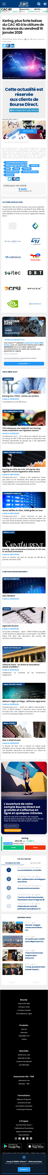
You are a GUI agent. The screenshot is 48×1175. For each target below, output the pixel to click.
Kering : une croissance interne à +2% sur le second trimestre (23, 550)
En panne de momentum (29, 888)
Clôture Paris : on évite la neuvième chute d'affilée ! (21, 665)
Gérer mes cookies (38, 1153)
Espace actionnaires (24, 1131)
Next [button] (47, 10)
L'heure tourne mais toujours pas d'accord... (34, 955)
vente (35, 847)
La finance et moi (24, 1103)
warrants (24, 1032)
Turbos (24, 1039)
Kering (25, 838)
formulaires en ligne (24, 1014)
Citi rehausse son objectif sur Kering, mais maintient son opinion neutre (21, 429)
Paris (16, 168)
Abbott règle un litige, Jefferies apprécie (24, 701)
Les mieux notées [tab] (12, 863)
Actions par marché (24, 1061)
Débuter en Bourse (24, 1099)
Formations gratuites (24, 1106)
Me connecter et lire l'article (25, 110)
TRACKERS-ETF (24, 1036)
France (27, 168)
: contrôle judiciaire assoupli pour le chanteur (29, 908)
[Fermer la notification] (44, 1156)
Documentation (11, 826)
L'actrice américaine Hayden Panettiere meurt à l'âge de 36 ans (31, 899)
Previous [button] (20, 10)
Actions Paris (12, 172)
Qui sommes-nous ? (24, 1125)
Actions (9, 175)
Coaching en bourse (24, 1109)
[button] (39, 4)
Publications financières (24, 1128)
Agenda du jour (10, 625)
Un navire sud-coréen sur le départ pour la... (35, 940)
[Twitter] (23, 1138)
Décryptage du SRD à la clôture (16, 165)
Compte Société (24, 1010)
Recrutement (24, 1135)
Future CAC (24, 9)
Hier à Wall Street (11, 740)
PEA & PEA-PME (24, 1003)
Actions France (30, 172)
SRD (8, 168)
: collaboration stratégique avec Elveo (31, 880)
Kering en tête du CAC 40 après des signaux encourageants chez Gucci (21, 470)
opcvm (24, 1029)
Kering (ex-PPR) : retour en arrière (20, 396)
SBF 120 (37, 9)
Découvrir (28, 131)
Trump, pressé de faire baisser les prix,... (35, 968)
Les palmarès (24, 1065)
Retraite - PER (24, 1084)
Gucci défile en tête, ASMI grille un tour (22, 510)
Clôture (34, 165)
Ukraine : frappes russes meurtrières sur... (33, 927)
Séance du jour (24, 1055)
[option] (26, 10)
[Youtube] (31, 1138)
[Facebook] (20, 1138)
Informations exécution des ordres (15, 1153)
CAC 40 (6, 9)
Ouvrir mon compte (12, 830)
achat (13, 847)
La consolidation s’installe (29, 870)
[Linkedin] (27, 1138)
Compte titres (24, 1007)
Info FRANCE (8, 595)
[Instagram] (16, 1138)
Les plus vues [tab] (35, 863)
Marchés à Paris (24, 1058)
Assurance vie (24, 1080)
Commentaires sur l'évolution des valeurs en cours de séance (16, 162)
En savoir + (24, 1169)
